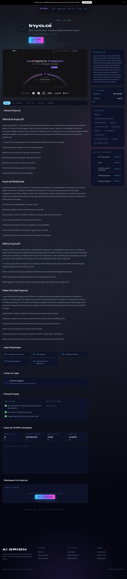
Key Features (18, 103)
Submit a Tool (101, 555)
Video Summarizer (73, 555)
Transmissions (101, 552)
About (7, 103)
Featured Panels (43, 558)
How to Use (30, 103)
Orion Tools (71, 9)
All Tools (40, 552)
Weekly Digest (101, 558)
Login (85, 9)
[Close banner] (124, 2)
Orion (58, 20)
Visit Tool (36, 39)
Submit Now (87, 2)
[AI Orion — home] (44, 8)
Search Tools (61, 9)
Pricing (41, 103)
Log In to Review (45, 497)
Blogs (80, 9)
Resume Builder (72, 558)
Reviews (51, 103)
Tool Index (67, 20)
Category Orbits (43, 555)
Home (53, 9)
